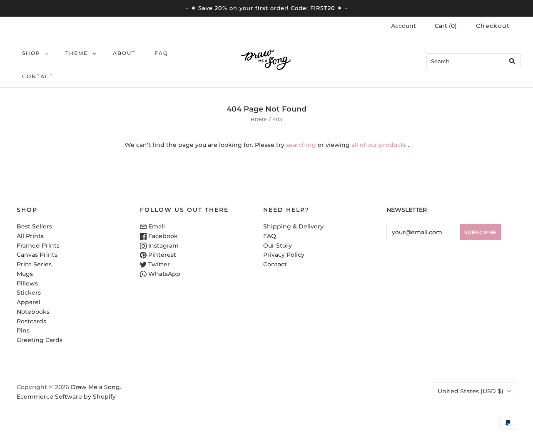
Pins (23, 330)
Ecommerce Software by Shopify (66, 396)
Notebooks (33, 311)
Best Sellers (34, 226)
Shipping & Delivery (293, 226)
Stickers (29, 292)
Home (259, 119)
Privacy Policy (283, 254)
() (446, 26)
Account (403, 26)
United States (470, 391)
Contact (37, 76)
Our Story (277, 245)
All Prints (30, 236)
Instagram (163, 245)
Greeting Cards (39, 340)
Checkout (493, 26)
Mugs (25, 274)
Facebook (162, 236)
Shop (31, 53)
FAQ (161, 53)
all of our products (378, 145)
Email (156, 226)
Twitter (158, 264)
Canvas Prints (37, 254)
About (124, 53)
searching (301, 145)
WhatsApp (163, 274)
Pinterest (161, 254)
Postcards (31, 321)
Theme (76, 53)
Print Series (34, 264)
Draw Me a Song (95, 387)
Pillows (27, 283)
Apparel (28, 302)
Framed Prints (38, 245)
